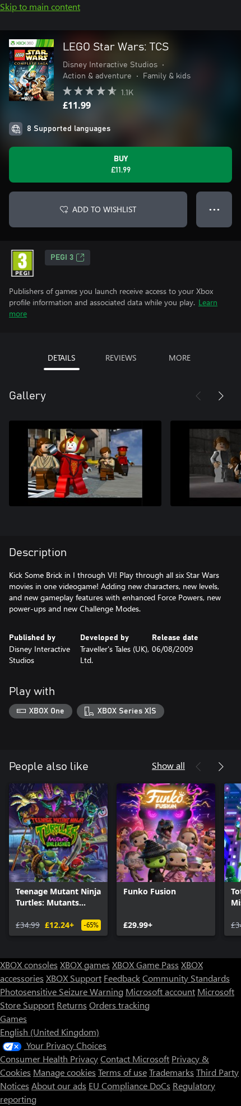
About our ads (58, 1085)
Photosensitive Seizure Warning (61, 991)
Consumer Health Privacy (49, 1059)
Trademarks (171, 1072)
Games (13, 1018)
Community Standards (186, 978)
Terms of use (122, 1072)
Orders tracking (119, 1005)
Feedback (122, 978)
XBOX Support (73, 978)
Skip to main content (40, 6)
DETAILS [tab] (61, 357)
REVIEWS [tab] (120, 357)
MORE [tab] (180, 357)
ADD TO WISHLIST (104, 209)
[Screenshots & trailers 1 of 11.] (85, 463)
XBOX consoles (29, 964)
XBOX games (85, 964)
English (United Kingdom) (49, 1032)
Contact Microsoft (134, 1059)
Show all (168, 765)
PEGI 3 (61, 258)
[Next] (221, 396)
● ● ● (214, 209)
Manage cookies (64, 1072)
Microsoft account (160, 991)
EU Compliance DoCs (129, 1085)
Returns (72, 1005)
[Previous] (198, 396)
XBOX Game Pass (145, 964)
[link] (58, 859)
